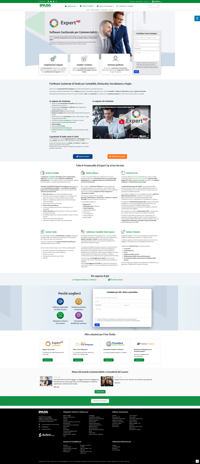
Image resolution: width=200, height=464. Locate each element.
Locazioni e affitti (116, 423)
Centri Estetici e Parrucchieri (133, 416)
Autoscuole (66, 426)
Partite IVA (115, 448)
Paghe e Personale (117, 420)
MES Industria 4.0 (93, 428)
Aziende (65, 420)
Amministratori (116, 450)
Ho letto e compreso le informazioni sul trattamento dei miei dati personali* (146, 63)
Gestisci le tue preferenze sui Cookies (103, 461)
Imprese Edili (92, 422)
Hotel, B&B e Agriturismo (135, 418)
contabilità (51, 177)
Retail (90, 431)
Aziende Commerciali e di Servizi (71, 422)
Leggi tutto (56, 386)
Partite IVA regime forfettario (96, 429)
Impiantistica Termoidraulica (96, 418)
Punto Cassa (115, 426)
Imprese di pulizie (93, 420)
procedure (134, 236)
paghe (131, 91)
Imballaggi (91, 415)
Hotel (64, 436)
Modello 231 (114, 461)
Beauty (65, 428)
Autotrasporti (66, 423)
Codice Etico (127, 461)
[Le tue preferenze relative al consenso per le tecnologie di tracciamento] (197, 461)
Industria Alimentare (94, 423)
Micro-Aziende (116, 417)
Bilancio (105, 178)
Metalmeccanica (93, 426)
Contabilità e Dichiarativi (118, 418)
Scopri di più (47, 360)
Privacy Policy (84, 461)
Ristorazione (92, 432)
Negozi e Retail (133, 422)
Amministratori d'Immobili (70, 448)
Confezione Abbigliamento (70, 431)
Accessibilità (121, 461)
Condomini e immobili (118, 422)
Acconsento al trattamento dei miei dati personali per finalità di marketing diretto (147, 66)
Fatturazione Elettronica (68, 122)
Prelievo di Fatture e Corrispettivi (62, 130)
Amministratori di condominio (71, 425)
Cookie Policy (91, 461)
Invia (136, 71)
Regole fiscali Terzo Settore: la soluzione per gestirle (133, 379)
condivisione (109, 236)
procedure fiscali (138, 178)
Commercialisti (67, 432)
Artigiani (65, 418)
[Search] (157, 5)
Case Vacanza (132, 420)
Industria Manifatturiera (95, 425)
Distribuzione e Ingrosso (69, 434)
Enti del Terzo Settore (135, 429)
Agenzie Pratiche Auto (69, 417)
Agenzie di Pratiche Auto (135, 426)
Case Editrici (66, 429)
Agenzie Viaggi (67, 415)
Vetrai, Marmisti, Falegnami (96, 434)
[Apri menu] (197, 18)
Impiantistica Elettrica (94, 417)
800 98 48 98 (42, 1)
